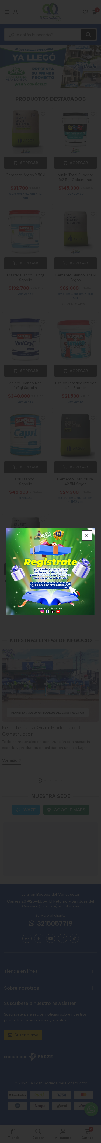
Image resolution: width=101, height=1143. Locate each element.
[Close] (87, 535)
